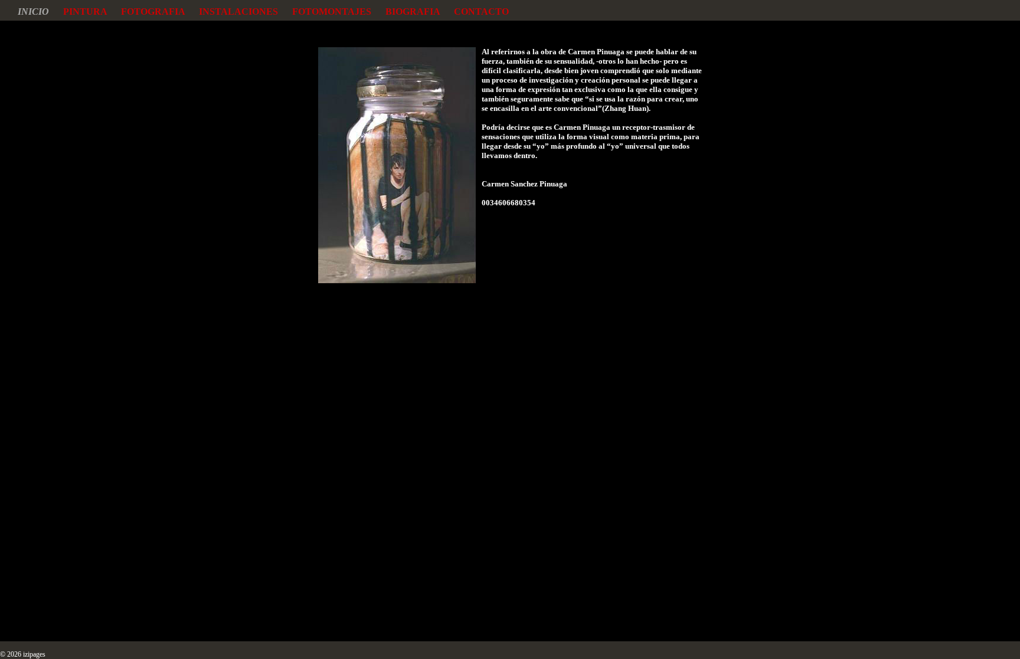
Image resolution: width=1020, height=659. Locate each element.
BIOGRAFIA (419, 11)
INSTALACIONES (245, 11)
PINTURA (92, 11)
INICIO (40, 11)
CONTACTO (481, 11)
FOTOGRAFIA (160, 11)
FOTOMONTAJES (338, 11)
